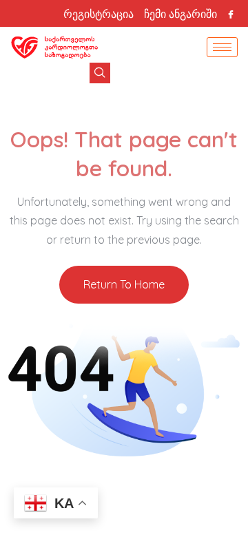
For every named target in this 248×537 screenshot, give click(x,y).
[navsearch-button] (100, 73)
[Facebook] (230, 13)
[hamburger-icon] (222, 47)
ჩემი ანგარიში (180, 14)
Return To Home (124, 284)
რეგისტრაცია (98, 14)
